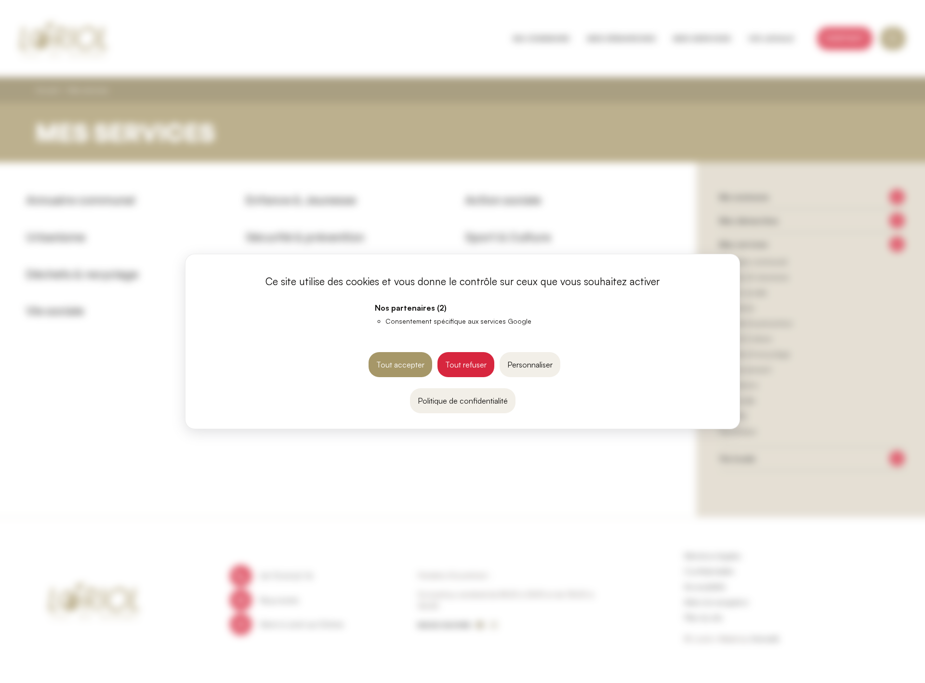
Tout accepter (400, 364)
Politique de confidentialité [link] (463, 401)
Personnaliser (530, 364)
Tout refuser (466, 364)
